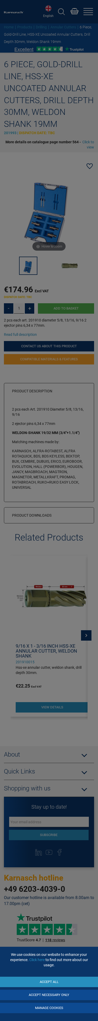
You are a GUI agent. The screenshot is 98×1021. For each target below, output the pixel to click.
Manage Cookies (49, 1008)
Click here (37, 960)
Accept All (49, 982)
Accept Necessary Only (49, 995)
